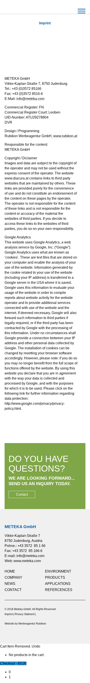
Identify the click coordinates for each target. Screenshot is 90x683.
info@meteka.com (30, 99)
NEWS (10, 583)
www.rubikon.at (65, 136)
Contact (22, 494)
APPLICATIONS (58, 583)
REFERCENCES (58, 590)
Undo (36, 646)
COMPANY (13, 577)
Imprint (9, 614)
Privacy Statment (25, 614)
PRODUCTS (55, 577)
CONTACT (13, 590)
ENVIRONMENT (58, 571)
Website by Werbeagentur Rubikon (25, 623)
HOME (10, 571)
